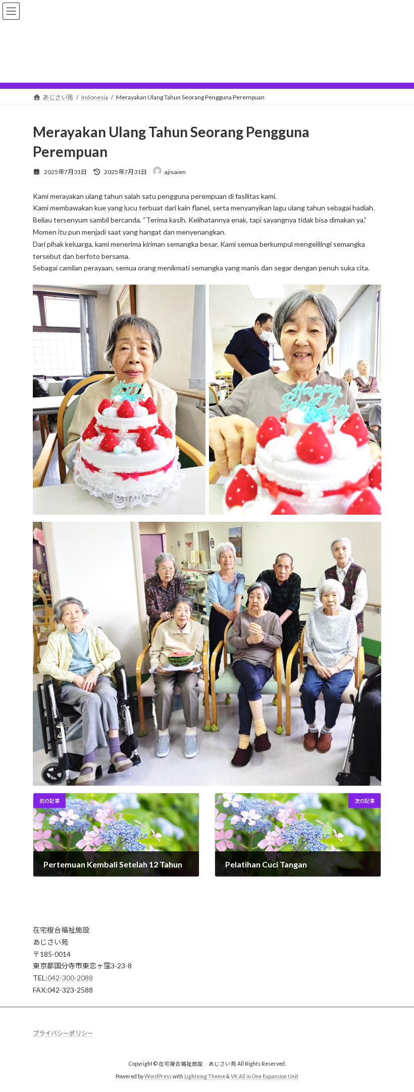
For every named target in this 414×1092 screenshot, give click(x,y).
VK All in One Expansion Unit (264, 1076)
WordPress (158, 1076)
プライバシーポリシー (63, 1033)
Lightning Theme (204, 1076)
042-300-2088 (70, 977)
